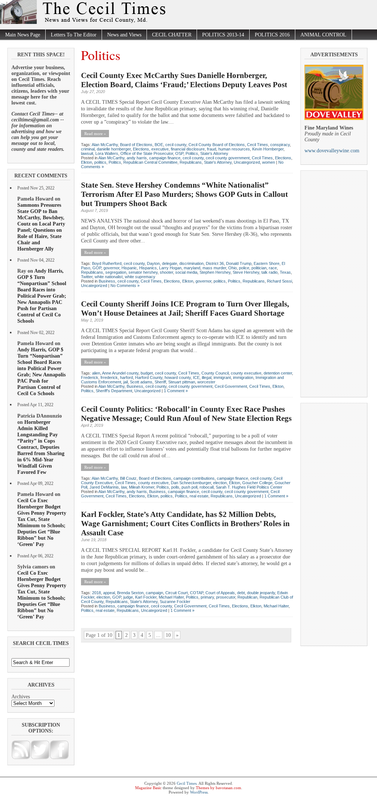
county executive (246, 373)
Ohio (232, 268)
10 (168, 635)
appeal (109, 592)
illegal (206, 377)
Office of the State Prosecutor (146, 153)
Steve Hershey (246, 272)
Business (107, 281)
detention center (278, 373)
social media (186, 272)
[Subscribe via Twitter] (40, 757)
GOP (96, 268)
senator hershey (143, 272)
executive (160, 149)
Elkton (86, 162)
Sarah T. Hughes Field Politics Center (249, 487)
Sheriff (160, 382)
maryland (192, 268)
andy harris (137, 158)
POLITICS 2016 (272, 35)
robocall (207, 487)
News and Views (124, 35)
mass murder (214, 268)
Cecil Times (257, 144)
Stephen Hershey (215, 272)
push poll (189, 487)
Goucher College (257, 482)
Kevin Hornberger (267, 149)
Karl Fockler (145, 597)
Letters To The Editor (73, 35)
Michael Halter (171, 597)
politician (259, 268)
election (220, 482)
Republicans (191, 162)
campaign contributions (194, 478)
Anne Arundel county (120, 373)
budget (147, 373)
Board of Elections (136, 144)
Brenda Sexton (130, 592)
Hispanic (129, 268)
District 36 (215, 263)
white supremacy (140, 276)
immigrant (222, 377)
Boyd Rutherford (106, 263)
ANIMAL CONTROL (323, 35)
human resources (234, 149)
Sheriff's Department (114, 391)
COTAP (196, 592)
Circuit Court (176, 592)
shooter (166, 272)
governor (111, 268)
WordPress (199, 792)
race (273, 268)
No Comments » (125, 285)
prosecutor (225, 597)
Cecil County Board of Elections (216, 144)
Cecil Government (231, 386)
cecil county (175, 144)
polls (175, 487)
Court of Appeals (220, 592)
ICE (196, 377)
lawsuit (87, 153)
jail (125, 382)
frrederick (109, 377)
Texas (285, 272)
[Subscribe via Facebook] (59, 757)
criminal (88, 149)
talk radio (269, 272)
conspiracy (280, 144)
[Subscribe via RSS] (21, 757)
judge (128, 597)
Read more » (95, 133)
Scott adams (141, 382)
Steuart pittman (181, 382)
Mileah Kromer (141, 487)
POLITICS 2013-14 (223, 35)
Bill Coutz (128, 478)
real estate (199, 496)
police (244, 268)
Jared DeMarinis (104, 487)
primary (207, 597)
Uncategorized (247, 162)
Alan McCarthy (105, 144)
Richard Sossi (279, 281)
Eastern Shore (266, 263)
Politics (192, 153)
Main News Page (22, 35)
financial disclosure (188, 149)
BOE (159, 144)
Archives (20, 696)
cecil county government (228, 158)
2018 (96, 592)
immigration (243, 377)
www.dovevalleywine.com (331, 150)
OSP (179, 153)
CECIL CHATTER (171, 35)
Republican (247, 597)
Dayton (153, 263)
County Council (215, 373)
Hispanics (148, 268)
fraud (211, 149)
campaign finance (164, 158)
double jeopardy (261, 592)
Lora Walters (106, 153)
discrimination (191, 263)
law (124, 487)
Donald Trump (238, 263)
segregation (115, 272)
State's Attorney (214, 153)
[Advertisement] (333, 281)
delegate (169, 263)
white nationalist (109, 276)
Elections (141, 149)
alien (96, 373)
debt (241, 592)
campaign (154, 592)
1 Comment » (176, 391)
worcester (206, 382)
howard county (178, 377)
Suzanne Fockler (175, 601)
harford (126, 377)
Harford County (148, 377)
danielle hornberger (114, 149)
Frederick (89, 377)
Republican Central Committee (150, 162)
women (268, 162)
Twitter (86, 276)
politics (100, 162)
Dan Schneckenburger (191, 482)
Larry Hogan (170, 268)
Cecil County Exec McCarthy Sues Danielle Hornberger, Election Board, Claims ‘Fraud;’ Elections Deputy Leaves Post (184, 80)
